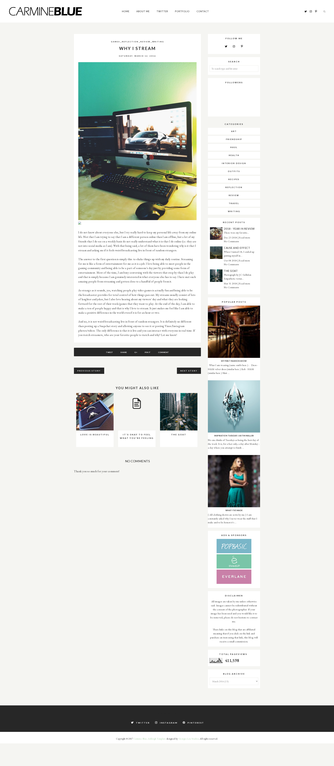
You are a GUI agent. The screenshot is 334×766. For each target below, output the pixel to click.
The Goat (231, 270)
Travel (234, 203)
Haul (234, 147)
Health (234, 155)
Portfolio (182, 11)
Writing (158, 42)
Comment (163, 352)
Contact (203, 11)
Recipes (234, 179)
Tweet (109, 352)
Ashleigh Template (157, 738)
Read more (244, 237)
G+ (135, 352)
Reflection (130, 42)
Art (234, 131)
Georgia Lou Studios (189, 738)
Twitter (162, 11)
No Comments (231, 241)
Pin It (148, 352)
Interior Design (234, 163)
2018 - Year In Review (239, 228)
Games (115, 42)
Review (145, 42)
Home (125, 11)
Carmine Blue (140, 738)
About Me (143, 11)
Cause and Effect (237, 247)
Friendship (234, 139)
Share (124, 352)
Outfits (234, 171)
